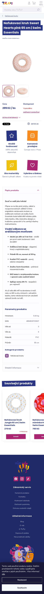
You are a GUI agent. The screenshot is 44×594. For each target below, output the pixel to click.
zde (3, 574)
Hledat (38, 10)
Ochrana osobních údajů (22, 508)
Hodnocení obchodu (22, 500)
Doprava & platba (22, 533)
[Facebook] (16, 479)
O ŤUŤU (22, 529)
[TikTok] (28, 479)
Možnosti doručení (31, 112)
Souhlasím (22, 587)
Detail (15, 436)
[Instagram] (22, 479)
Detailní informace (10, 117)
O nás (22, 525)
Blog (22, 521)
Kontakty (22, 496)
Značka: (10, 38)
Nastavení (22, 579)
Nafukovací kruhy (17, 356)
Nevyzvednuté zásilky (22, 537)
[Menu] (41, 3)
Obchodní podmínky (22, 504)
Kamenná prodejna (22, 493)
